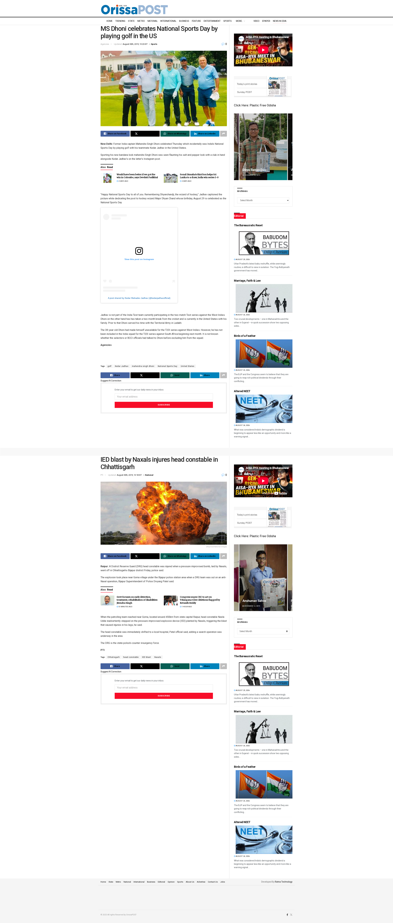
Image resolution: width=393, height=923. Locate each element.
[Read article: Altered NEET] (264, 409)
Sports (227, 21)
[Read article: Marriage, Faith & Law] (264, 298)
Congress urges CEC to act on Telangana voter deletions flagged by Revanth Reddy (200, 600)
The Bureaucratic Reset (248, 225)
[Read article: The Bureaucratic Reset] (264, 243)
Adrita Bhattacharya (255, 170)
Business (184, 21)
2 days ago (123, 181)
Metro (141, 21)
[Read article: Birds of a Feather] (264, 353)
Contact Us (213, 882)
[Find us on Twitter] (291, 915)
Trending (120, 21)
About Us (190, 882)
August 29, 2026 (242, 259)
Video (256, 21)
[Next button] (290, 146)
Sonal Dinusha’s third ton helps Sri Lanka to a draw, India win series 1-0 (199, 176)
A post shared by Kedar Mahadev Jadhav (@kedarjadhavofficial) (139, 298)
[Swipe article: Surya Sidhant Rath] (263, 577)
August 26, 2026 (242, 315)
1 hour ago (186, 607)
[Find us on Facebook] (287, 915)
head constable (131, 657)
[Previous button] (236, 146)
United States (187, 366)
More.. (239, 21)
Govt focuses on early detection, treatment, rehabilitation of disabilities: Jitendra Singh (137, 600)
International (168, 21)
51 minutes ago (125, 607)
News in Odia (279, 21)
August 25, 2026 (242, 370)
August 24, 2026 (242, 425)
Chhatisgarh (114, 657)
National (153, 21)
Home (110, 21)
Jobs (222, 882)
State (131, 21)
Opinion (171, 882)
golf (109, 366)
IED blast (146, 657)
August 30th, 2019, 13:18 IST (129, 475)
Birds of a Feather (245, 335)
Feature (196, 21)
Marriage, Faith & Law (247, 280)
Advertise (201, 882)
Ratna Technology (283, 882)
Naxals (157, 657)
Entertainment (212, 21)
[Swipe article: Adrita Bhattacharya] (263, 146)
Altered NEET (242, 391)
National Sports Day (167, 366)
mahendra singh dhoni (143, 366)
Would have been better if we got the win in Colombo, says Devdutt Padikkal (137, 176)
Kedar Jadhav (121, 366)
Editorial (161, 882)
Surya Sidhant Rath (255, 601)
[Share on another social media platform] (223, 134)
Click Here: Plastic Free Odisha (255, 105)
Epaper (266, 21)
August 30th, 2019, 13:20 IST (135, 44)
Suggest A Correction (111, 380)
